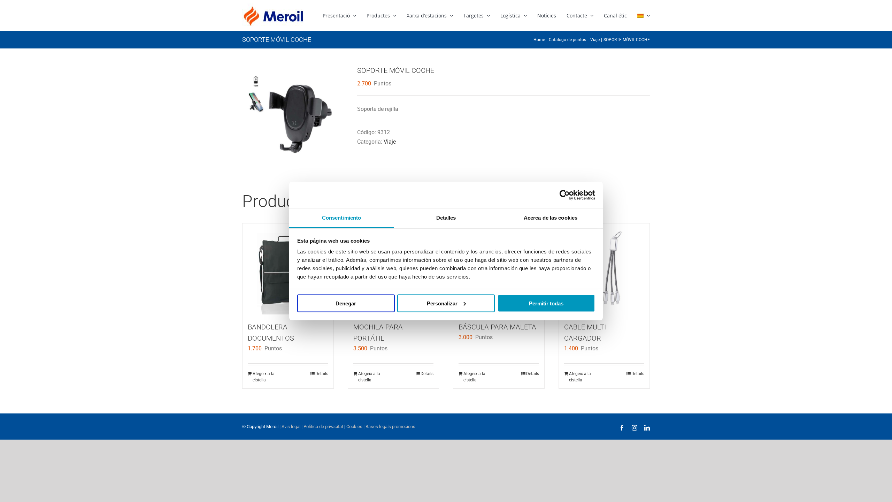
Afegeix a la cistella (264, 376)
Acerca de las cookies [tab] (550, 218)
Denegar (346, 303)
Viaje (390, 141)
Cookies (353, 426)
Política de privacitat (323, 426)
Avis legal (291, 426)
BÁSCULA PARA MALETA (497, 327)
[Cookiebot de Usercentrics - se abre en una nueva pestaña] (564, 195)
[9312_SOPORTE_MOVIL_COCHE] (294, 118)
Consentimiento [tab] (341, 218)
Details (321, 373)
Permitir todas (546, 303)
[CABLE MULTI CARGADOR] (604, 268)
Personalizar (442, 303)
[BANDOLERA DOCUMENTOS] (288, 268)
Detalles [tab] (446, 218)
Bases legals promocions (389, 426)
